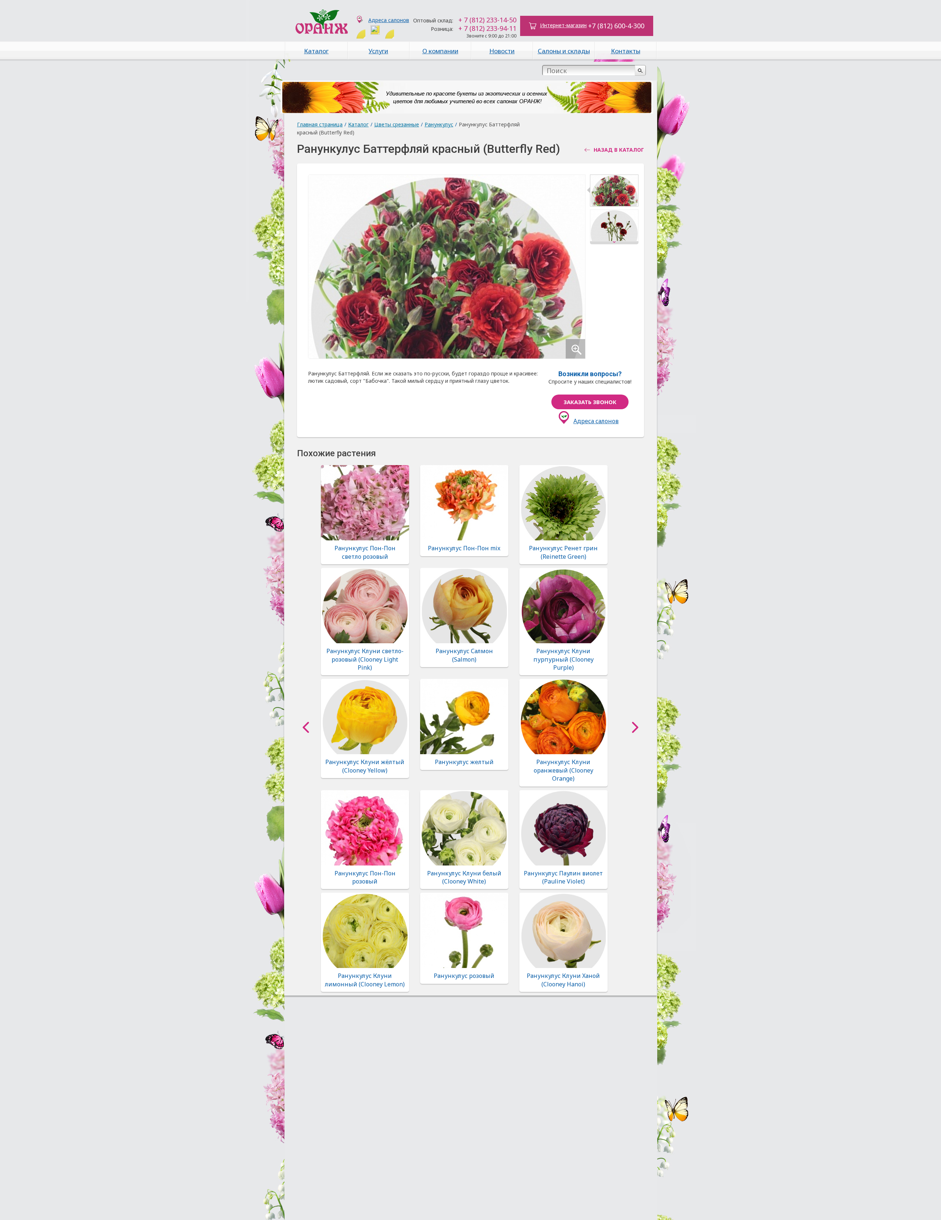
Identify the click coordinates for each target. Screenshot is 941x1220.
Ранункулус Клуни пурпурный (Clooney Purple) (563, 659)
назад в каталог (619, 150)
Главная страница (320, 124)
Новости (502, 51)
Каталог (316, 51)
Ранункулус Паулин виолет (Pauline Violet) (563, 877)
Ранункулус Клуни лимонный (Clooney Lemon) (365, 980)
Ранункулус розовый (464, 976)
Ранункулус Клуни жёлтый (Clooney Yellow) (364, 766)
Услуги (378, 51)
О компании (440, 51)
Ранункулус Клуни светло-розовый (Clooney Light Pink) (365, 659)
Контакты (625, 51)
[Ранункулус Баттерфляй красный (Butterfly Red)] (614, 191)
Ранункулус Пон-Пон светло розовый (365, 552)
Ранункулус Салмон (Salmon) (464, 655)
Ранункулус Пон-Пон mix (464, 548)
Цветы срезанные (396, 124)
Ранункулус (439, 124)
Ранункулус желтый (464, 762)
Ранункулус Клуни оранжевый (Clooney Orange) (563, 770)
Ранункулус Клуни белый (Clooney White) (464, 877)
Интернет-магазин (563, 25)
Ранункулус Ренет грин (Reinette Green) (563, 552)
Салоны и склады (564, 51)
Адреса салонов (388, 20)
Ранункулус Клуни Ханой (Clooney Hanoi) (563, 980)
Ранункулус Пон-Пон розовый (365, 877)
